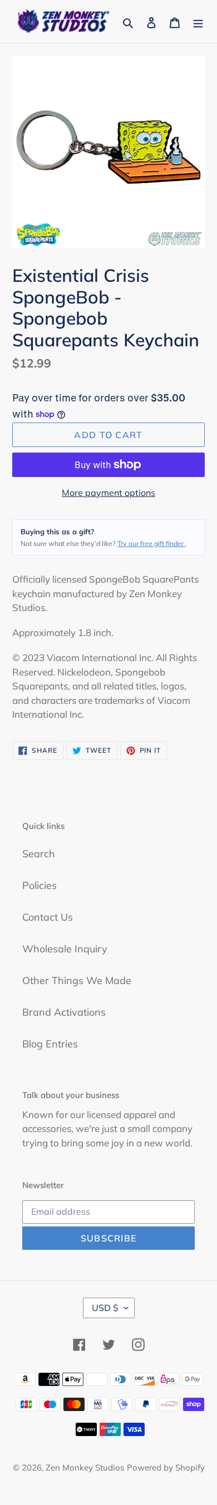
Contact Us (47, 917)
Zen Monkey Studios (85, 1467)
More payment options (108, 492)
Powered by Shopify (166, 1467)
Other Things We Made (76, 980)
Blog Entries (50, 1043)
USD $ (105, 1307)
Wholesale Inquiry (64, 948)
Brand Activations (64, 1012)
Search (38, 853)
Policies (39, 885)
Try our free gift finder (151, 543)
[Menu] (198, 21)
